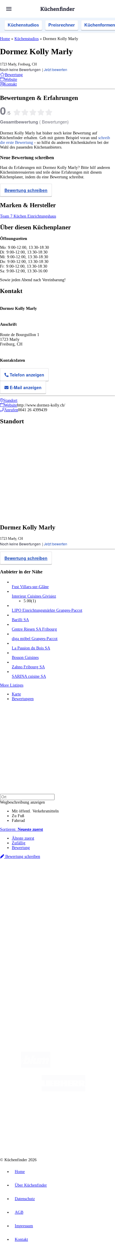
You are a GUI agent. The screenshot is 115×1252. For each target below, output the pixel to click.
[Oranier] (45, 1113)
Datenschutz (25, 1199)
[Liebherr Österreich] (63, 1090)
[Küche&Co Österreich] (79, 1137)
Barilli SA (20, 620)
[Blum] (35, 1066)
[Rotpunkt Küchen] (35, 1137)
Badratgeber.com (26, 940)
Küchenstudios (23, 24)
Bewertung (21, 847)
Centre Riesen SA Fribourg (34, 629)
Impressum (24, 1226)
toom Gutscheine (23, 896)
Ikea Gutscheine (40, 892)
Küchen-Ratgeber (26, 926)
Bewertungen (23, 699)
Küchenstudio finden (29, 872)
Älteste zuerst (23, 838)
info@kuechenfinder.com (21, 996)
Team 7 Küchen (13, 216)
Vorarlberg (82, 882)
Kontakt (21, 1239)
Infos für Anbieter (27, 957)
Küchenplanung (25, 917)
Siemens (93, 887)
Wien (15, 887)
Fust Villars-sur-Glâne (30, 587)
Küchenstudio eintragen (31, 971)
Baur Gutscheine (48, 896)
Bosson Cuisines (25, 657)
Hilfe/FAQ (20, 936)
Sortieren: (21, 829)
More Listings (11, 685)
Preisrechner (61, 24)
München (66, 882)
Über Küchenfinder (28, 931)
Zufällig (18, 843)
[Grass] (84, 1066)
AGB (19, 1212)
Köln (56, 887)
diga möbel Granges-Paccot (35, 638)
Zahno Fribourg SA (28, 667)
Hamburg (51, 882)
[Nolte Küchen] (93, 1113)
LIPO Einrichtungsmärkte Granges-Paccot (47, 610)
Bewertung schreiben (25, 190)
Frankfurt (45, 887)
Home (5, 39)
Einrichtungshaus (41, 216)
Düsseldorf (29, 887)
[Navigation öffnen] (9, 9)
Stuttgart (68, 887)
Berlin (38, 882)
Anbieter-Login (28, 975)
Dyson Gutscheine (99, 892)
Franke (81, 887)
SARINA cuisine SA (29, 676)
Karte (16, 694)
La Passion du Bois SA (31, 648)
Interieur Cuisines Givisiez (34, 596)
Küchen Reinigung (27, 921)
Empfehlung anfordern (31, 877)
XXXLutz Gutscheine (68, 892)
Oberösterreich (101, 882)
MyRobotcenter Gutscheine (81, 896)
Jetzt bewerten (55, 69)
